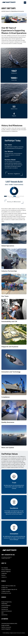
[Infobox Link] (14, 235)
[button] (25, 2)
